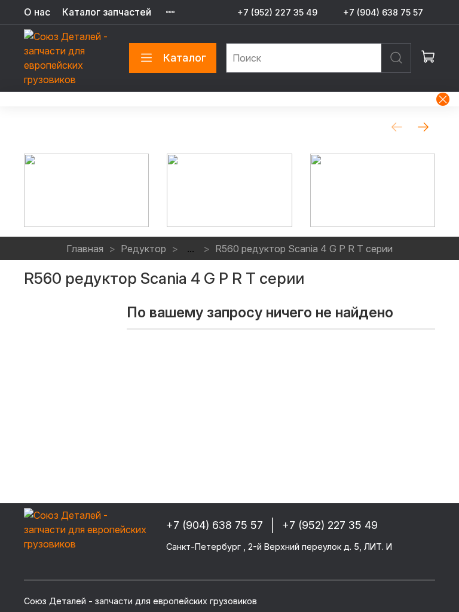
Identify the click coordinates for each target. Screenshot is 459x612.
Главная (84, 249)
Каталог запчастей (106, 12)
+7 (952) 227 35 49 (277, 12)
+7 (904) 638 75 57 (383, 12)
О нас (37, 12)
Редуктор (143, 249)
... (190, 248)
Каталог (184, 57)
